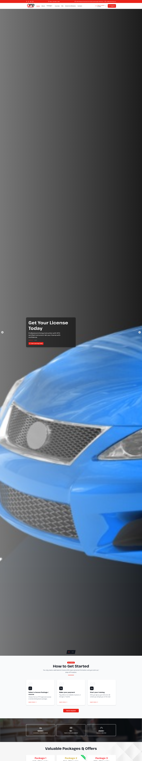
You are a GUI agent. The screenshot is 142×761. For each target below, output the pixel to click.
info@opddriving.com (111, 1)
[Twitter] (28, 1)
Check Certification (70, 6)
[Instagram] (32, 1)
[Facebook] (26, 1)
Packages (49, 5)
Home (38, 6)
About (43, 6)
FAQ (62, 6)
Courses (57, 6)
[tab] (69, 652)
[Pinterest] (30, 1)
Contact (80, 6)
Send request (71, 710)
